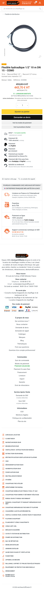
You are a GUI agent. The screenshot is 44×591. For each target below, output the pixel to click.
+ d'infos (21, 140)
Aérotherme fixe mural (14, 487)
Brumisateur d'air (12, 446)
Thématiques (22, 344)
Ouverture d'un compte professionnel (22, 350)
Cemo (10, 80)
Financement (22, 372)
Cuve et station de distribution (17, 533)
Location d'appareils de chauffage (21, 300)
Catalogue (22, 334)
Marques (22, 337)
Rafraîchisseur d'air (13, 442)
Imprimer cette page (10, 179)
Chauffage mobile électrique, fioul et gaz (21, 491)
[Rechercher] (40, 8)
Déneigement (10, 571)
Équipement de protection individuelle (20, 567)
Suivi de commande (22, 360)
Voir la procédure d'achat (22, 127)
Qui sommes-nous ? (22, 321)
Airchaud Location (12, 435)
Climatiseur (10, 438)
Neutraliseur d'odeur (13, 476)
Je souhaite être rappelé (28, 179)
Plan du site (22, 421)
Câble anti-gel (11, 526)
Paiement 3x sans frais (22, 369)
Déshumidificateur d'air (14, 465)
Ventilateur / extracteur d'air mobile (19, 450)
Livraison (22, 376)
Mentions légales (22, 415)
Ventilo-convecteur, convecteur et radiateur (23, 515)
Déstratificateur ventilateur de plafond (21, 457)
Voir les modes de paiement (22, 123)
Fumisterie (9, 556)
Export (22, 379)
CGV (22, 412)
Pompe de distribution (13, 537)
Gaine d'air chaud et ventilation (17, 552)
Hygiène (8, 480)
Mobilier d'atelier (12, 545)
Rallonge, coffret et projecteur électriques (22, 563)
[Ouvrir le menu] (3, 3)
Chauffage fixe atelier (14, 483)
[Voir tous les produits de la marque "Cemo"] (4, 64)
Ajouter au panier (22, 111)
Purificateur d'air (12, 472)
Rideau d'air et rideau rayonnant (17, 498)
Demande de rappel (22, 331)
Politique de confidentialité (22, 418)
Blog (22, 341)
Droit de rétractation (22, 385)
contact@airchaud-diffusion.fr (23, 284)
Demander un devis (22, 117)
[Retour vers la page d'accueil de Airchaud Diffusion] (13, 3)
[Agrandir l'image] (39, 56)
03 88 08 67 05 (17, 232)
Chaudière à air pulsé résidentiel (18, 511)
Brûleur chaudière (12, 530)
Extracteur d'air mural (14, 453)
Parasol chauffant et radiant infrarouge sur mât (23, 503)
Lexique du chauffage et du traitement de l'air (21, 298)
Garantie (22, 382)
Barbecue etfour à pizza (10, 575)
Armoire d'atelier (11, 548)
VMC (7, 461)
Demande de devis (22, 328)
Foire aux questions (22, 347)
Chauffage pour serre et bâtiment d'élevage (22, 495)
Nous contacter (22, 324)
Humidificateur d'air (13, 468)
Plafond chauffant (12, 518)
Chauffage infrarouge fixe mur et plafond (21, 507)
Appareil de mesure (12, 560)
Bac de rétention (11, 541)
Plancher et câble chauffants (17, 522)
